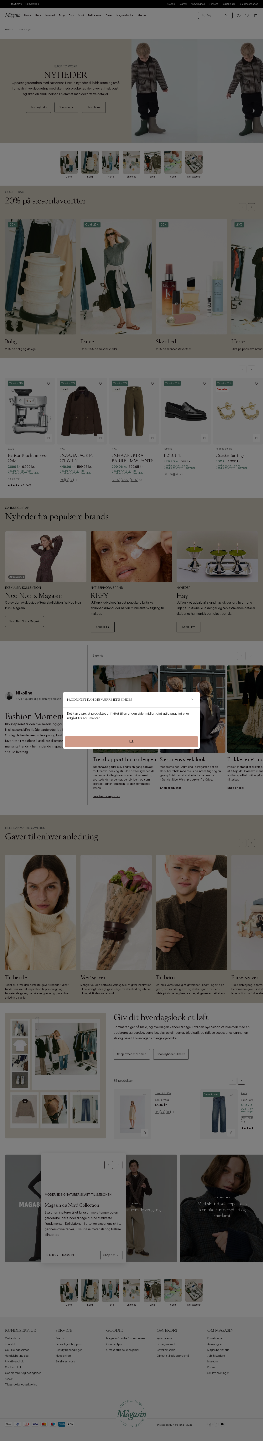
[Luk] (192, 699)
